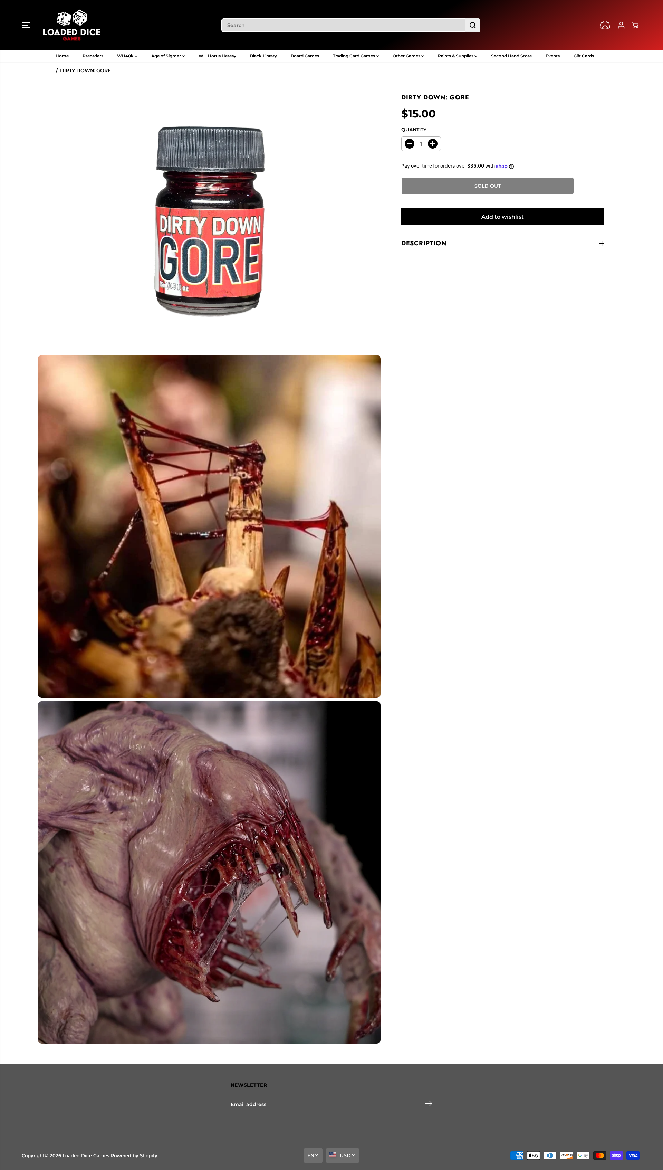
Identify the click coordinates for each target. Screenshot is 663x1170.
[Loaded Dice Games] (71, 25)
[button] (26, 25)
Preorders (93, 55)
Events (553, 55)
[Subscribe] (428, 1104)
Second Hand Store (511, 55)
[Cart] (635, 25)
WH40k (126, 55)
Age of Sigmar (166, 55)
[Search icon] (472, 25)
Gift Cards (584, 55)
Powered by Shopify (134, 1155)
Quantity (413, 129)
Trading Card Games (354, 55)
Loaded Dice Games (86, 1155)
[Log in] (621, 25)
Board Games (305, 55)
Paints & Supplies (456, 55)
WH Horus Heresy (217, 55)
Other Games (407, 55)
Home (62, 55)
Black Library (263, 55)
